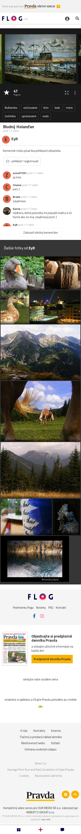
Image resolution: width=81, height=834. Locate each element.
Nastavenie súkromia (48, 776)
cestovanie (30, 107)
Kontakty (39, 731)
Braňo (16, 197)
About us (40, 763)
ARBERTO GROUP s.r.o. (40, 812)
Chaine (17, 185)
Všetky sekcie (46, 6)
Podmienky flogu (23, 607)
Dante (16, 209)
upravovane (29, 116)
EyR (15, 225)
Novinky (41, 607)
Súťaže (55, 743)
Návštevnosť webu (33, 743)
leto (46, 107)
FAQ (50, 607)
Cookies (24, 776)
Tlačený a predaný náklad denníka (40, 737)
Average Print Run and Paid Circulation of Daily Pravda (40, 770)
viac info (45, 819)
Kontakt (61, 607)
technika (10, 116)
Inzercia (56, 731)
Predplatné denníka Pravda (52, 659)
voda (45, 116)
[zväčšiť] (67, 93)
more (69, 107)
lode (57, 107)
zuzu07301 (20, 173)
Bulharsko (11, 107)
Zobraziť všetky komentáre (40, 232)
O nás (24, 731)
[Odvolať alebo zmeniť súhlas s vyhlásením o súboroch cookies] (66, 794)
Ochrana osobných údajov (40, 749)
